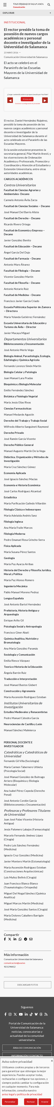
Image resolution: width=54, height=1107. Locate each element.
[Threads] (41, 1014)
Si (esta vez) (27, 99)
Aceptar (44, 1102)
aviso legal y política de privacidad (22, 1094)
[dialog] (27, 1082)
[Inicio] (28, 5)
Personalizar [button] (10, 1102)
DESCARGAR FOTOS (27, 984)
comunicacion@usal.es (14, 963)
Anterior (10, 100)
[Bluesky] (36, 1014)
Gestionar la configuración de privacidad (27, 103)
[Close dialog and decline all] (52, 1059)
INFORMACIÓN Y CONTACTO (27, 1055)
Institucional (15, 22)
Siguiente (45, 100)
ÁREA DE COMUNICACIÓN (27, 1047)
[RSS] (46, 1014)
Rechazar (31, 1102)
